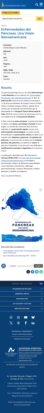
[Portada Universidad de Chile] (14, 4)
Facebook (32, 272)
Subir (3, 266)
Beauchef (28, 383)
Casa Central (29, 379)
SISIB (10, 402)
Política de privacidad (22, 405)
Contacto (28, 396)
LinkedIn (37, 272)
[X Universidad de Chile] (11, 323)
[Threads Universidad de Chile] (18, 323)
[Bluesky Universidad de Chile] (33, 317)
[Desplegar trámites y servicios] (41, 284)
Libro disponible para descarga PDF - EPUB (19, 256)
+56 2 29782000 (13, 393)
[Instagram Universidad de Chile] (18, 317)
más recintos (22, 388)
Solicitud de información (22, 339)
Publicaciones (10, 13)
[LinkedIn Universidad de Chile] (33, 323)
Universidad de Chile (20, 402)
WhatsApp (41, 272)
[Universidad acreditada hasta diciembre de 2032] (24, 354)
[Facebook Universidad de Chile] (26, 323)
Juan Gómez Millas (25, 386)
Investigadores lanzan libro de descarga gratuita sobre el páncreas (21, 252)
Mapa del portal (18, 396)
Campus (10, 383)
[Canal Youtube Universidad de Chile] (26, 317)
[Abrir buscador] (36, 5)
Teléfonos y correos (28, 393)
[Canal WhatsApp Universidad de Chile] (11, 317)
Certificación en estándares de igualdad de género (22, 365)
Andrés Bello (19, 383)
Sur (34, 386)
